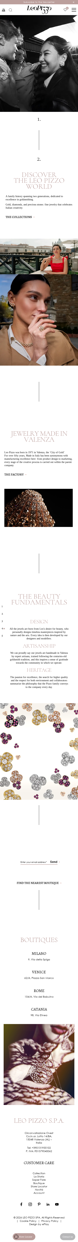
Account (39, 1193)
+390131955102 (41, 1147)
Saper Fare (39, 1179)
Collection (39, 1173)
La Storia (39, 1176)
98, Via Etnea (39, 1015)
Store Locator (39, 1186)
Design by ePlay (39, 1224)
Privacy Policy (49, 1221)
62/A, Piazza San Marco (39, 978)
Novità (39, 1189)
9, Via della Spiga (39, 959)
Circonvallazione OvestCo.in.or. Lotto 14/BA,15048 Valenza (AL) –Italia (39, 1138)
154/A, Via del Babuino (39, 996)
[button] (7, 256)
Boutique (39, 1183)
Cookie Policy (28, 1221)
